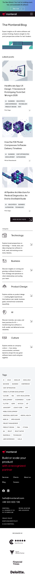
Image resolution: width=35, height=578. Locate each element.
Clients (15, 477)
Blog (4, 482)
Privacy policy (7, 518)
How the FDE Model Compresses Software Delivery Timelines (15, 145)
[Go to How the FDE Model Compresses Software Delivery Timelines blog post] (17, 127)
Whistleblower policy (10, 521)
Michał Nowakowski (10, 160)
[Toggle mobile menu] (31, 14)
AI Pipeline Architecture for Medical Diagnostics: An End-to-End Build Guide (17, 195)
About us (27, 477)
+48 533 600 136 (11, 502)
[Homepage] (9, 14)
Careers (16, 482)
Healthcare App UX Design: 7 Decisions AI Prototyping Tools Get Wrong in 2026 (14, 90)
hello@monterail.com (13, 498)
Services (5, 477)
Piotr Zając (7, 110)
